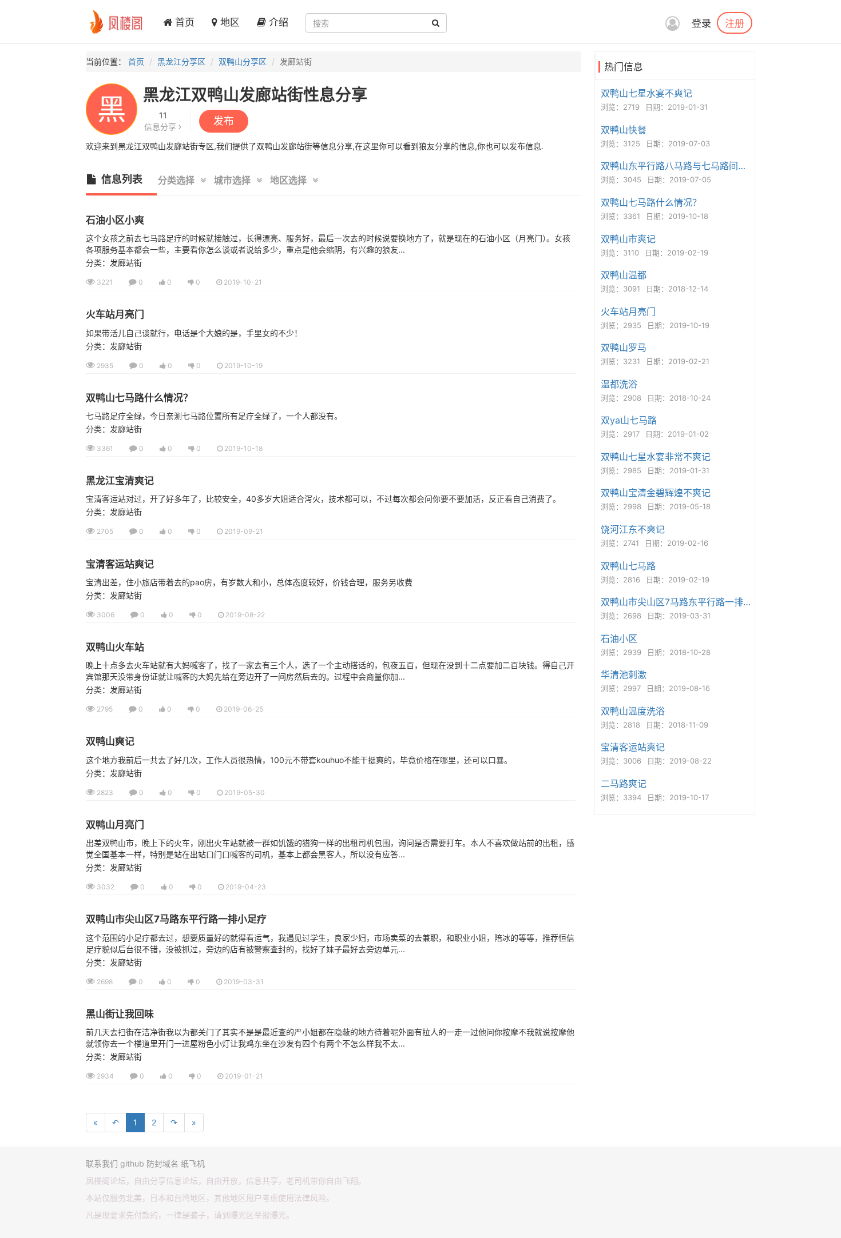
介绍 (277, 22)
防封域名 (162, 1163)
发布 (223, 121)
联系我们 (102, 1163)
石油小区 (619, 638)
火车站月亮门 (115, 314)
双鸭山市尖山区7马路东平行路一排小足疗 (176, 919)
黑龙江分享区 (181, 61)
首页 (183, 22)
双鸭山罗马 (623, 347)
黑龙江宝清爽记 (120, 480)
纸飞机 (193, 1163)
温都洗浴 (619, 384)
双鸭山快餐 (623, 129)
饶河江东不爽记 (633, 529)
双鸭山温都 (623, 275)
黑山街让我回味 (120, 1014)
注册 (734, 23)
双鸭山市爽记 (628, 239)
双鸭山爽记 (110, 741)
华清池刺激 (623, 674)
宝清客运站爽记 (120, 564)
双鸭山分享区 (243, 61)
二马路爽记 (623, 783)
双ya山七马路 (629, 420)
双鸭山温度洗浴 (633, 711)
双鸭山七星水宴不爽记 (646, 93)
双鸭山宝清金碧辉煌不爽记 (656, 492)
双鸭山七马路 (628, 566)
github (132, 1163)
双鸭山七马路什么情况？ (139, 398)
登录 (701, 23)
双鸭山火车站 (115, 647)
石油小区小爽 (115, 220)
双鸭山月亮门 (115, 824)
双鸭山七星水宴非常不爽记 (656, 456)
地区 (228, 22)
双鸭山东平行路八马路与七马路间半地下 (676, 165)
